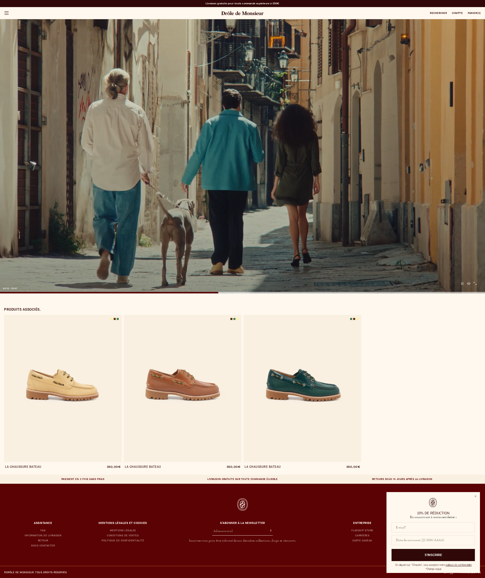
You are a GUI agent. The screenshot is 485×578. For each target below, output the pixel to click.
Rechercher (438, 13)
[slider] (242, 292)
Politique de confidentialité (123, 540)
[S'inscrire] (268, 531)
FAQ (43, 530)
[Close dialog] (475, 496)
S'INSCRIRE (433, 555)
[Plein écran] (475, 283)
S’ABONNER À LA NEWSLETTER (242, 523)
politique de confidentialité (459, 565)
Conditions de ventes (123, 535)
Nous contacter (43, 545)
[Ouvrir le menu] (6, 13)
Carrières (362, 535)
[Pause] (462, 283)
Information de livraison (43, 535)
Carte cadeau (362, 540)
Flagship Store (362, 530)
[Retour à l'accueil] (242, 504)
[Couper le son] (469, 283)
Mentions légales (123, 530)
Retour (43, 540)
